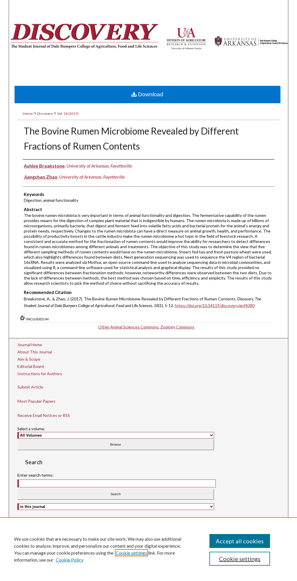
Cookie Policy (70, 559)
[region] (148, 549)
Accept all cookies (240, 541)
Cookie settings (131, 552)
